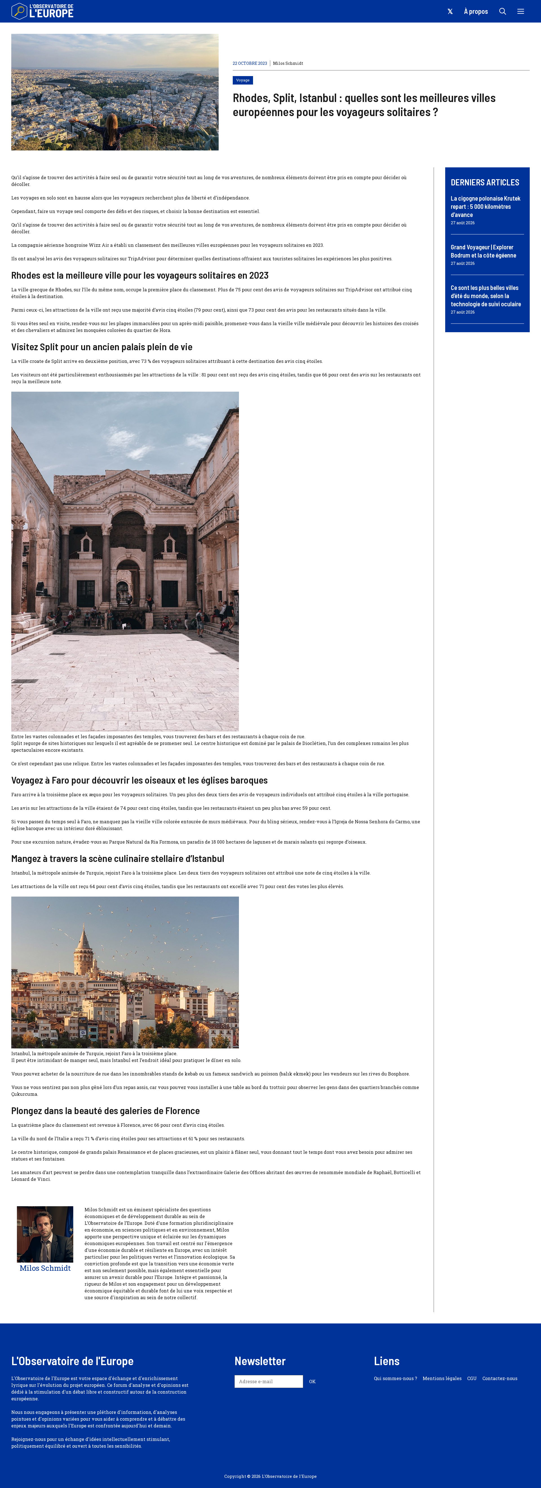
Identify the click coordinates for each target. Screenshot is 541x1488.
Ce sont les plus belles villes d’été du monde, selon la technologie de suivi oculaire (486, 295)
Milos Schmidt (288, 63)
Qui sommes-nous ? (395, 1378)
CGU (472, 1378)
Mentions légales (442, 1378)
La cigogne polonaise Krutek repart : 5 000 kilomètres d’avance (485, 206)
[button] (503, 11)
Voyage (243, 80)
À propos (476, 11)
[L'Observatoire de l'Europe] (43, 11)
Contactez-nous (499, 1378)
